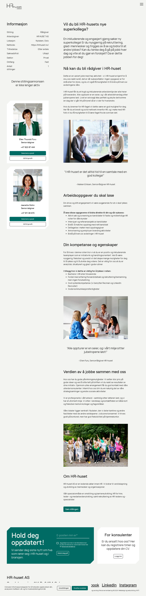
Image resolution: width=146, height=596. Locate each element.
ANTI (137, 590)
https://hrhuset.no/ (40, 45)
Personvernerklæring (105, 590)
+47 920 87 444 (28, 147)
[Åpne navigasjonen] (141, 4)
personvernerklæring (68, 546)
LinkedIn (109, 585)
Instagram (128, 585)
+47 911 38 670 (27, 213)
